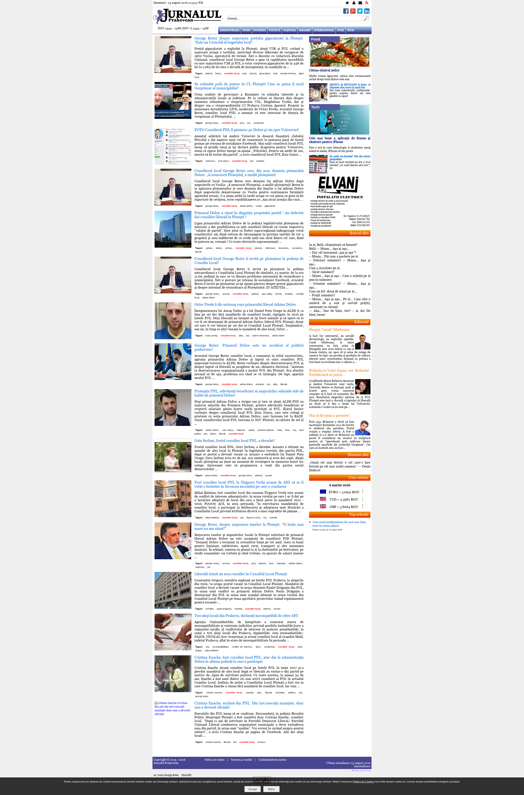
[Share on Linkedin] (366, 12)
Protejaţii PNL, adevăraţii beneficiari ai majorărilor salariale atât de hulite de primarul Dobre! (249, 393)
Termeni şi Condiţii (241, 759)
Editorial (361, 322)
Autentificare (362, 766)
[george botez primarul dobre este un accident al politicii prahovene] (173, 379)
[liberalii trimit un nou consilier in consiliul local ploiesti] (173, 607)
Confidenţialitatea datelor (272, 759)
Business (259, 30)
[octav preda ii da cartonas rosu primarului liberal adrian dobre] (173, 338)
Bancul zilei (359, 233)
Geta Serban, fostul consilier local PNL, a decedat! (234, 440)
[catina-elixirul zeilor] (339, 66)
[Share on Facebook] (346, 12)
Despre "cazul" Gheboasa (329, 329)
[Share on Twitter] (360, 12)
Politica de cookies (214, 759)
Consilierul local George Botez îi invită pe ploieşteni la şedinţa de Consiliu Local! (249, 260)
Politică (274, 30)
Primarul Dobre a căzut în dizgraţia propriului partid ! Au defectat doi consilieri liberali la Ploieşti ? (249, 215)
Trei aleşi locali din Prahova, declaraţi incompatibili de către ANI (246, 615)
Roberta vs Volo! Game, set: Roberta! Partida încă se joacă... (339, 372)
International (324, 30)
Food (340, 30)
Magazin (305, 30)
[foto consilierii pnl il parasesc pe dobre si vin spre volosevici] (173, 163)
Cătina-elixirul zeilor (324, 70)
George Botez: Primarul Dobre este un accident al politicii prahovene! (249, 347)
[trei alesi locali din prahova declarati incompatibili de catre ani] (173, 649)
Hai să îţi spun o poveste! (329, 415)
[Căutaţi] (366, 20)
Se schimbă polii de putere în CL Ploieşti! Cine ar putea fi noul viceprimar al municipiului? (249, 86)
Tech (350, 30)
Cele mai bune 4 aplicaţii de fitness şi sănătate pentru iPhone (339, 140)
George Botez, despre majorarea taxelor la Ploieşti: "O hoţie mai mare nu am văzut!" (249, 526)
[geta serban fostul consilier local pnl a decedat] (173, 474)
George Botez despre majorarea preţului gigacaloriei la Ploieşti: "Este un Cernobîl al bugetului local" (249, 40)
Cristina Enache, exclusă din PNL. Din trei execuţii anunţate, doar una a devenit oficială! (249, 705)
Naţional (289, 30)
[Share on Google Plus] (353, 12)
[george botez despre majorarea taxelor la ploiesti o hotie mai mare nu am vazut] (173, 558)
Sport (246, 30)
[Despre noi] (353, 3)
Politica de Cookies (363, 781)
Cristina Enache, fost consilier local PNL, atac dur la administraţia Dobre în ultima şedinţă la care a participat (249, 659)
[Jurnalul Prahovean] (347, 3)
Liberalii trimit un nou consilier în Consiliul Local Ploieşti (240, 574)
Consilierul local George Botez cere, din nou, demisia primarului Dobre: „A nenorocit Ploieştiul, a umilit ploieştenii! (249, 172)
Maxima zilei (358, 455)
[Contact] (360, 3)
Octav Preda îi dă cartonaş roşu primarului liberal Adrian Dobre (245, 304)
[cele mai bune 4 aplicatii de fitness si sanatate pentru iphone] (339, 134)
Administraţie (229, 30)
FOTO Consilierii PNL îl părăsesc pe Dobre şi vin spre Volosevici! (246, 130)
